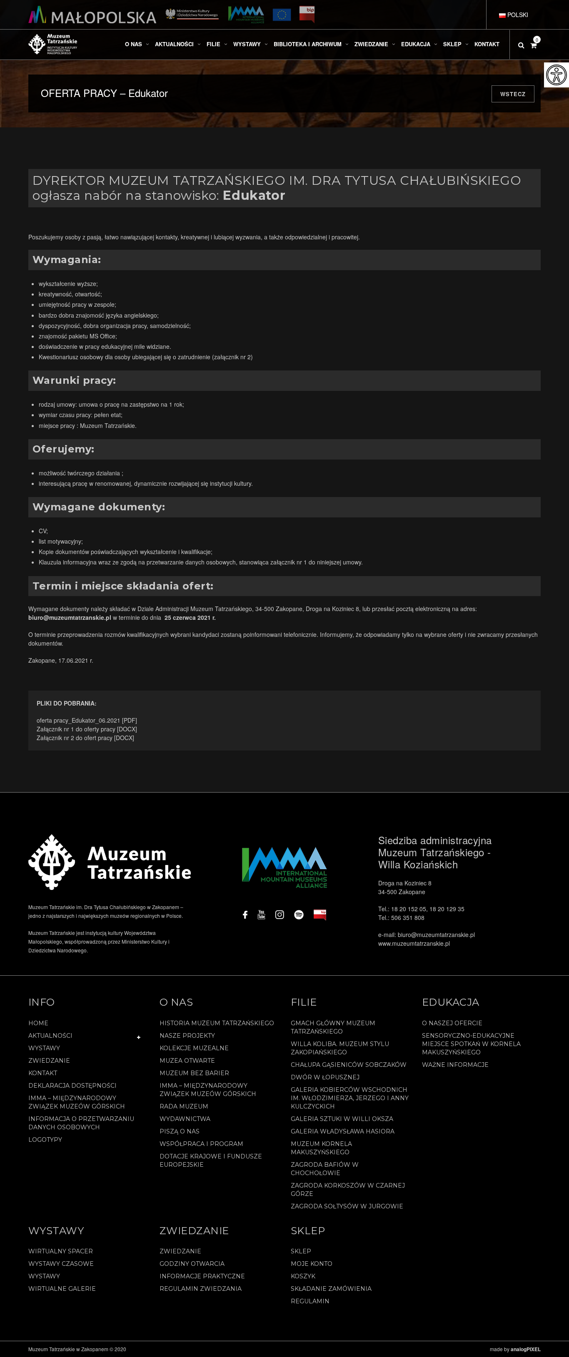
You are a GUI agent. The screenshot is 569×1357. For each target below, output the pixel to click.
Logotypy (45, 1139)
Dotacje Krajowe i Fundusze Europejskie (211, 1160)
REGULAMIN (310, 1301)
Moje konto (311, 1264)
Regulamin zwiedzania (201, 1288)
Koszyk (303, 1276)
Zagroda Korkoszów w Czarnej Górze (348, 1190)
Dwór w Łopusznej (325, 1077)
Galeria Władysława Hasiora (342, 1131)
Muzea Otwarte (187, 1060)
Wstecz (513, 94)
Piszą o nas (180, 1131)
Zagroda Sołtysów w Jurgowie (347, 1206)
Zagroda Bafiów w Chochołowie (325, 1169)
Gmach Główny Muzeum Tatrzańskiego (333, 1027)
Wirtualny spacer (60, 1251)
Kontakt (42, 1073)
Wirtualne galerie (62, 1288)
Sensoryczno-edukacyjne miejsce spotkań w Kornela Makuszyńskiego (471, 1044)
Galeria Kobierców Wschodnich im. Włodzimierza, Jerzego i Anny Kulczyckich (350, 1098)
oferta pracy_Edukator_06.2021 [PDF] (87, 720)
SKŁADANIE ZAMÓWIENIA (331, 1288)
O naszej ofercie (452, 1023)
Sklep (301, 1251)
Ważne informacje (455, 1065)
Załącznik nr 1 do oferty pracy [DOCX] (87, 729)
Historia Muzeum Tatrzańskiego (217, 1023)
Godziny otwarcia (192, 1264)
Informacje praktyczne (202, 1276)
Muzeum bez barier (194, 1073)
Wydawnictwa (185, 1119)
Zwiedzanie (49, 1060)
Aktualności (50, 1035)
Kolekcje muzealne (194, 1048)
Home (38, 1023)
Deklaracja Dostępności (72, 1085)
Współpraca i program (201, 1144)
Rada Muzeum (184, 1106)
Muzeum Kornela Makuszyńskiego (321, 1148)
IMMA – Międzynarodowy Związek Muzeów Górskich (76, 1102)
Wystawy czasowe (61, 1264)
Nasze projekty (187, 1035)
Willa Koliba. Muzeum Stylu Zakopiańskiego (340, 1048)
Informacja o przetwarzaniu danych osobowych (81, 1123)
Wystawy (44, 1048)
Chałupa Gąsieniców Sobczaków (349, 1065)
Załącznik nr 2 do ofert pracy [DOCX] (85, 737)
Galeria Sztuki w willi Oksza (342, 1119)
